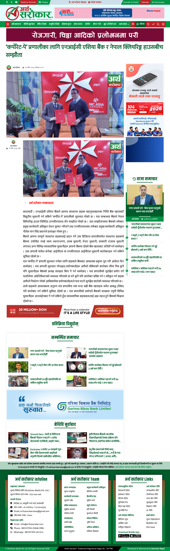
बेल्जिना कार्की (92, 491)
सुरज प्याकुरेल (69, 491)
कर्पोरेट (87, 24)
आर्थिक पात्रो (123, 523)
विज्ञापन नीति (151, 506)
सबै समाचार (16, 24)
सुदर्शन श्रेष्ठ (68, 500)
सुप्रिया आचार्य (69, 509)
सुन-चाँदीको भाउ (110, 24)
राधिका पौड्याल (93, 531)
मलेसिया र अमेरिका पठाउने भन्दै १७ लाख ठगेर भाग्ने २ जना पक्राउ (103, 381)
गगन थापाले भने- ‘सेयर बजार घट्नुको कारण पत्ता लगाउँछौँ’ (46, 352)
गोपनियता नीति (152, 494)
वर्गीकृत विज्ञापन (124, 527)
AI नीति (149, 510)
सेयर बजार (78, 24)
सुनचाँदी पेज (123, 510)
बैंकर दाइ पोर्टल (124, 506)
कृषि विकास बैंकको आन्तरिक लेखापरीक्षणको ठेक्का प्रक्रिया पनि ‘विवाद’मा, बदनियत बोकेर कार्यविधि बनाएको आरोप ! (104, 438)
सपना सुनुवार (69, 531)
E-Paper (45, 2)
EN (133, 24)
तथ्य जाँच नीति (152, 498)
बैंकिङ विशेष (41, 24)
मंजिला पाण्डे (69, 513)
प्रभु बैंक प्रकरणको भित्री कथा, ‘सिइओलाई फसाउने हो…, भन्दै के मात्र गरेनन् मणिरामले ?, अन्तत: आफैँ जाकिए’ (104, 453)
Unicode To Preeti (130, 2)
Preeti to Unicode (28, 2)
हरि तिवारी (91, 509)
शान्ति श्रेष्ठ (68, 522)
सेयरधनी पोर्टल (124, 490)
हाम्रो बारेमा (150, 515)
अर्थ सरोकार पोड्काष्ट (79, 2)
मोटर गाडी (97, 24)
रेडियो (142, 24)
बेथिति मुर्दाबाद (29, 24)
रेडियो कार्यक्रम (96, 2)
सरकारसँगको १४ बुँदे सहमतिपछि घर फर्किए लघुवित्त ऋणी (45, 381)
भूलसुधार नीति (151, 502)
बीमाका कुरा (66, 24)
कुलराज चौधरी (92, 513)
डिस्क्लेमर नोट (151, 523)
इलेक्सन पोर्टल (124, 494)
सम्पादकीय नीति (152, 490)
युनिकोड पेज (123, 502)
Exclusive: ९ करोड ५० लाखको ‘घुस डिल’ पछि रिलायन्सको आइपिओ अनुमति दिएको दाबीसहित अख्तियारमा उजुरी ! (46, 453)
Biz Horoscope (158, 2)
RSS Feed (150, 527)
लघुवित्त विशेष (54, 24)
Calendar (145, 2)
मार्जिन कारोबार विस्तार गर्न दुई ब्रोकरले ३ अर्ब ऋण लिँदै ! (104, 366)
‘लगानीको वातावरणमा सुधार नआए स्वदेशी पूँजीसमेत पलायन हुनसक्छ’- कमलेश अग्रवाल (103, 353)
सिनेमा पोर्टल (123, 498)
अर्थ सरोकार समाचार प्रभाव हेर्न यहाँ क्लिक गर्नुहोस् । (133, 467)
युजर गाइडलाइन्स (153, 519)
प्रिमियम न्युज (123, 519)
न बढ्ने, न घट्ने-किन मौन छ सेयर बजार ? (46, 366)
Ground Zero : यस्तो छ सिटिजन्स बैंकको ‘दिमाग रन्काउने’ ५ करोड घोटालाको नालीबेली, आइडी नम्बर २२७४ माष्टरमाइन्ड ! (45, 438)
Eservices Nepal (158, 548)
